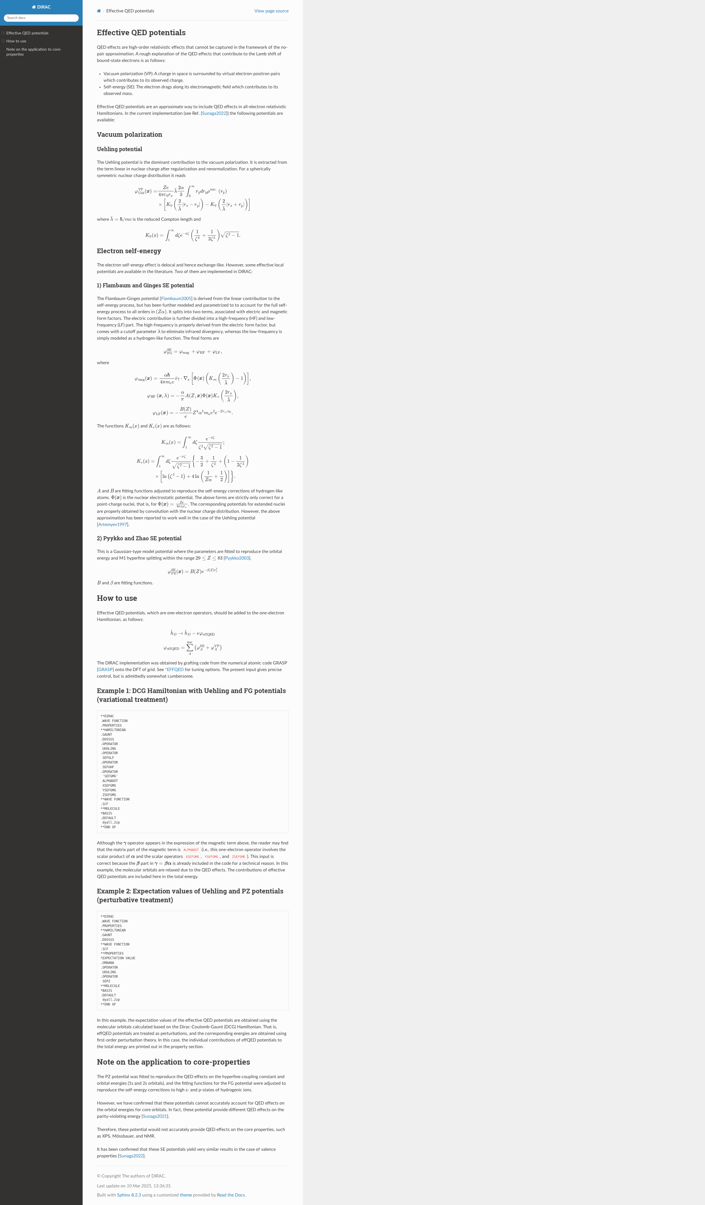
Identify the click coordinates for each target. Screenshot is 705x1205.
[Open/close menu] (3, 33)
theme (186, 1195)
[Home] (99, 11)
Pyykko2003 (237, 558)
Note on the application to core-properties (33, 51)
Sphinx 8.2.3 (129, 1195)
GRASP (105, 669)
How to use (16, 41)
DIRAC (43, 7)
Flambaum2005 (176, 298)
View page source (271, 11)
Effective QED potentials (27, 33)
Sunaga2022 (214, 113)
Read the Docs (231, 1195)
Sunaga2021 (155, 1116)
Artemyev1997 (112, 524)
